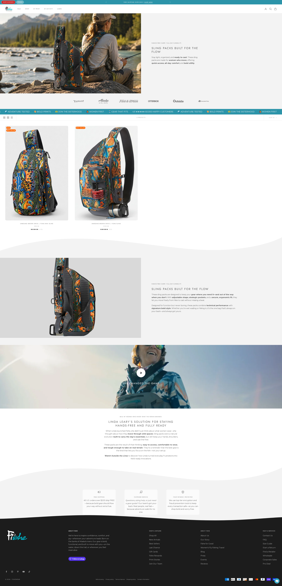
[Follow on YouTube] (23, 572)
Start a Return (269, 548)
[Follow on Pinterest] (18, 572)
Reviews (204, 564)
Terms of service (120, 579)
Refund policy (100, 579)
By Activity (48, 9)
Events (204, 560)
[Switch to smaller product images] (8, 118)
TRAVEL (20, 2)
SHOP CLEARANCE (8, 2)
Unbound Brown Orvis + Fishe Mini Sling (36, 224)
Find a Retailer (269, 552)
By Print (36, 9)
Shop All (153, 536)
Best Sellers (154, 544)
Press (203, 556)
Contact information (143, 579)
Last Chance (154, 548)
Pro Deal (267, 564)
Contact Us (268, 536)
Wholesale (267, 556)
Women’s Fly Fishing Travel (212, 548)
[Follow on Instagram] (12, 572)
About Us (205, 536)
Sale (19, 9)
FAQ (265, 540)
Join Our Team (155, 564)
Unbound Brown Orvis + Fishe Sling (106, 224)
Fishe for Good (207, 544)
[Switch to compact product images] (12, 118)
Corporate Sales (270, 560)
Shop (27, 9)
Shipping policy (131, 579)
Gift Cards (153, 552)
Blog (203, 552)
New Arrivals (154, 540)
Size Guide (267, 544)
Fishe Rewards (155, 556)
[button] (277, 581)
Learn (59, 9)
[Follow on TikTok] (29, 572)
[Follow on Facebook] (6, 572)
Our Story (205, 540)
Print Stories (154, 560)
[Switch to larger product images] (4, 118)
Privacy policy (110, 579)
